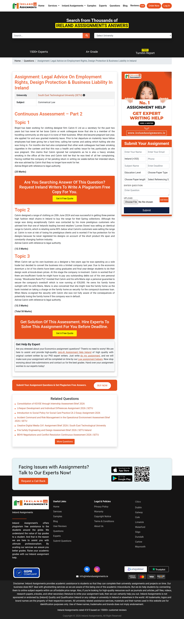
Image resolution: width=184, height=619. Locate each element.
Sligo (137, 532)
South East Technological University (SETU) (60, 95)
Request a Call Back (33, 481)
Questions (115, 5)
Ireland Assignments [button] (73, 5)
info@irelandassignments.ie (94, 576)
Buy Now (102, 385)
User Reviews (60, 526)
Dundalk (139, 536)
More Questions (65, 441)
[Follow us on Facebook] (87, 569)
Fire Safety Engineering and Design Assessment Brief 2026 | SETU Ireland (54, 430)
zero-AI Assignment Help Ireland (74, 352)
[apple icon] (122, 470)
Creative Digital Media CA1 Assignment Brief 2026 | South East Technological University (61, 425)
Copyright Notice (102, 516)
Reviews (137, 5)
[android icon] (122, 478)
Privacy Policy (101, 506)
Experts (103, 5)
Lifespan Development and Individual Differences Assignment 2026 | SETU (55, 408)
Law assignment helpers (90, 359)
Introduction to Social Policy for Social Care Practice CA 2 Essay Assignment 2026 (58, 413)
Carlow (138, 541)
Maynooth (140, 546)
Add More (164, 200)
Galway (139, 512)
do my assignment (90, 355)
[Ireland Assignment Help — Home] (24, 5)
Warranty (98, 511)
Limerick (139, 522)
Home (41, 5)
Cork (137, 517)
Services (57, 511)
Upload (128, 198)
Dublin (138, 507)
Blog (125, 5)
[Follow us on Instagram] (97, 569)
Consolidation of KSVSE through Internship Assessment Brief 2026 (51, 403)
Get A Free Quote (64, 198)
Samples (91, 5)
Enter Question (133, 185)
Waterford (140, 527)
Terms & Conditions (104, 521)
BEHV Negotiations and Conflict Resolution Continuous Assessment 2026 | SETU (58, 434)
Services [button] (53, 5)
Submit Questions (62, 541)
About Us (98, 526)
